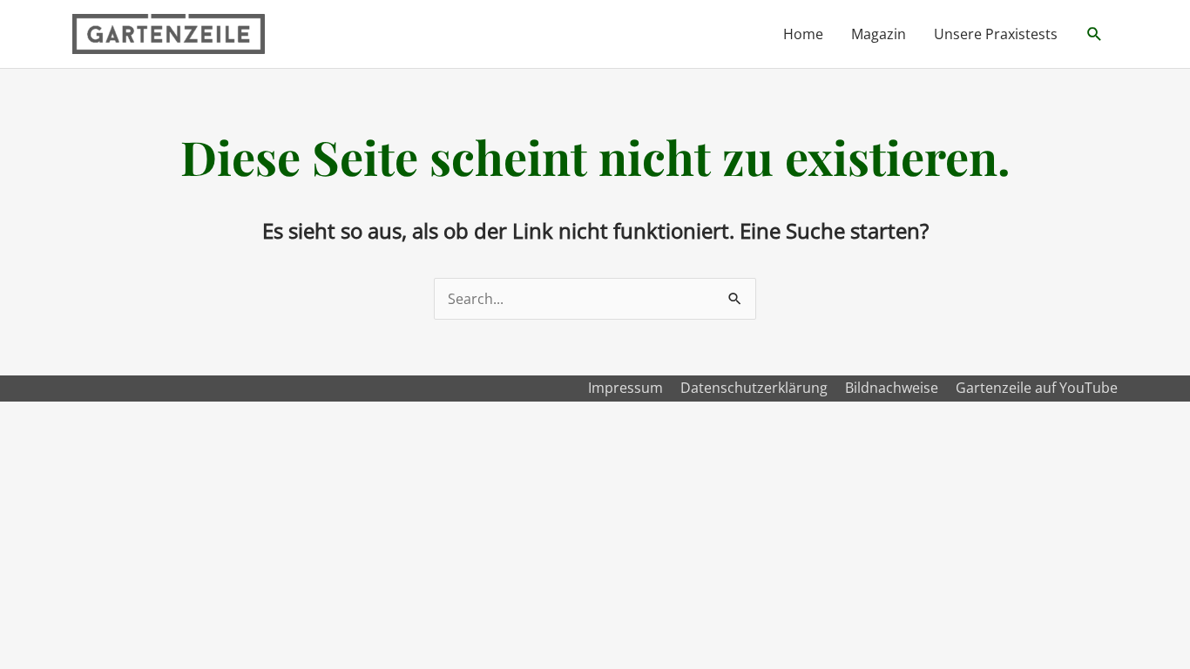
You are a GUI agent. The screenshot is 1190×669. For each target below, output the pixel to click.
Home (803, 34)
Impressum (625, 387)
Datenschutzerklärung (754, 387)
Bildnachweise (891, 387)
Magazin (878, 34)
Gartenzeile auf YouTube (1037, 387)
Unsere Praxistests (996, 34)
